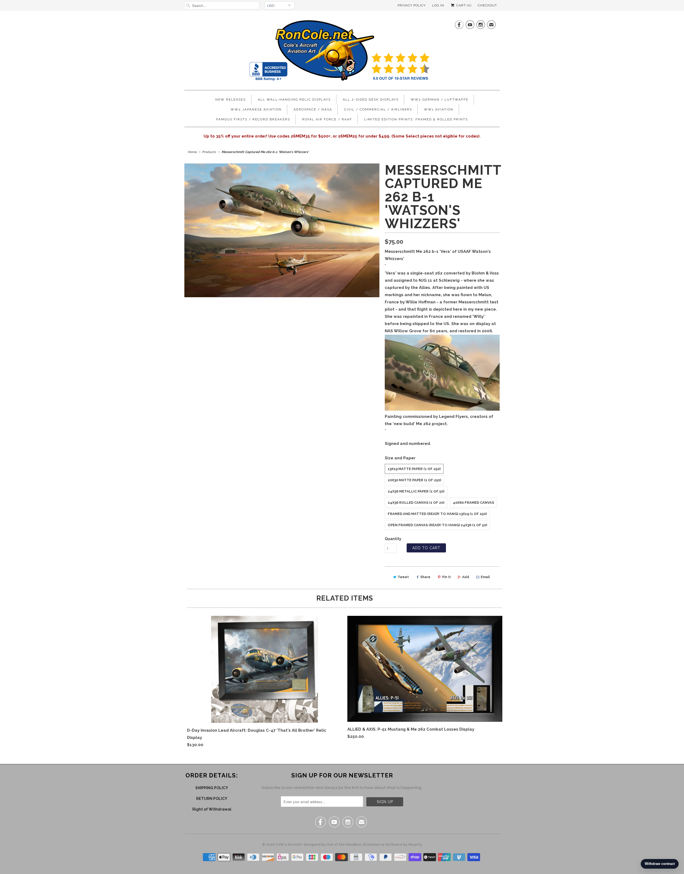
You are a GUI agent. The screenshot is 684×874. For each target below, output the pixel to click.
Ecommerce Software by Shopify (392, 844)
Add (465, 577)
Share (425, 577)
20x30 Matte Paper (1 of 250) (414, 480)
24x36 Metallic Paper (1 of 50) (416, 491)
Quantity (393, 539)
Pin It (446, 577)
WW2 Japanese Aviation (256, 109)
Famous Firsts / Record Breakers (253, 119)
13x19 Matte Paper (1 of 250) (414, 469)
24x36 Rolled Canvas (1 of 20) (416, 503)
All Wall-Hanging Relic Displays (294, 99)
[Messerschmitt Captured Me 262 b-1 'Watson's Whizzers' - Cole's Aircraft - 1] (281, 230)
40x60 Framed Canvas (473, 503)
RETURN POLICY (211, 798)
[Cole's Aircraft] (342, 52)
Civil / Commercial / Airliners (378, 109)
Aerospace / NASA (313, 109)
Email (485, 577)
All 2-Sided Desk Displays (371, 99)
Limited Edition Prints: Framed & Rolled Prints (416, 119)
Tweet (403, 577)
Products (209, 152)
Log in (438, 5)
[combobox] (221, 5)
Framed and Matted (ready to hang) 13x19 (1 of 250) (437, 514)
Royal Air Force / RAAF (327, 119)
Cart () (463, 5)
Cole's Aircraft (288, 844)
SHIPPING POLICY (211, 788)
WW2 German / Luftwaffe (439, 99)
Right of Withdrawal (211, 809)
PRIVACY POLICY (412, 5)
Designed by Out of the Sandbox (332, 844)
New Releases (230, 99)
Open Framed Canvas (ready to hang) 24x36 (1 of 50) (437, 525)
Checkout (487, 5)
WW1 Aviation (438, 109)
